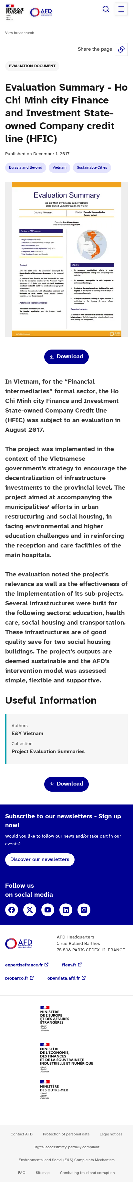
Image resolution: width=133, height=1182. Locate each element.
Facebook (11, 909)
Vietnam (59, 167)
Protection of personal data (66, 1134)
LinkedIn (65, 909)
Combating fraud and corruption (87, 1173)
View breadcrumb (19, 33)
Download (70, 357)
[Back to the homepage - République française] (48, 12)
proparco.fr (16, 978)
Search (105, 9)
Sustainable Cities (92, 167)
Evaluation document (32, 66)
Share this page (121, 49)
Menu (121, 9)
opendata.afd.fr (63, 978)
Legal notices (111, 1134)
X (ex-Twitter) (29, 909)
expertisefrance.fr (24, 965)
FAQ (22, 1173)
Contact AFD (22, 1134)
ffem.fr (69, 965)
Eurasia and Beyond (25, 167)
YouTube (47, 909)
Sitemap (43, 1173)
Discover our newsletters (39, 859)
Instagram (83, 909)
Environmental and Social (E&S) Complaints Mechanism (67, 1160)
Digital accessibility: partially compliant (66, 1147)
